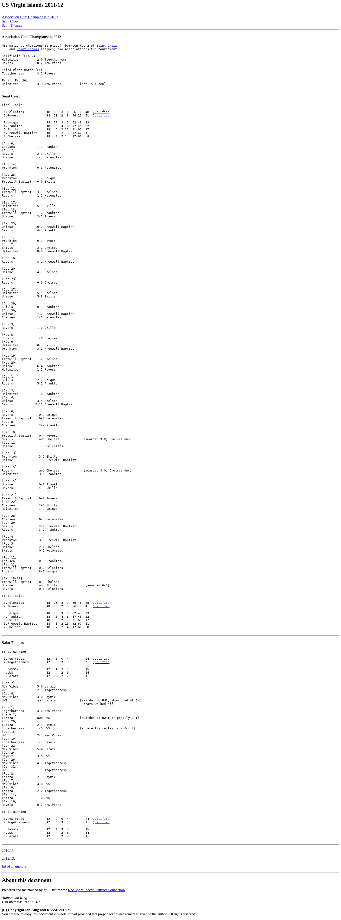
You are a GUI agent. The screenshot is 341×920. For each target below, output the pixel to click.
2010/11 (8, 850)
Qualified (101, 112)
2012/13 (8, 858)
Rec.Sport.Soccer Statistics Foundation (96, 890)
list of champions (14, 866)
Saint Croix (10, 21)
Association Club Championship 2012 (30, 17)
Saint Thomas (12, 25)
